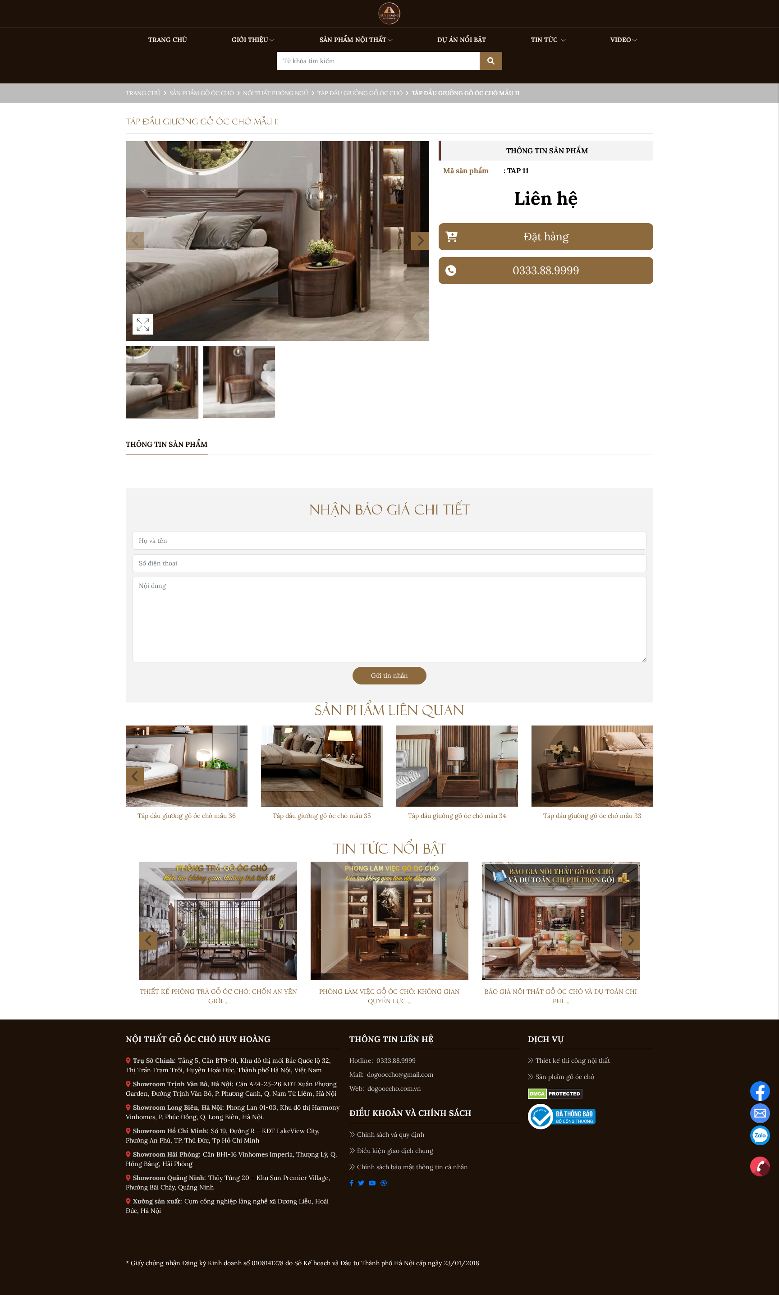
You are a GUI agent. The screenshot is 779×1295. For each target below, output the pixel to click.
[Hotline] (760, 1166)
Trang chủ (143, 93)
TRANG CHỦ (167, 40)
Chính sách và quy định (390, 1134)
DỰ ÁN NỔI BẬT (461, 40)
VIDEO (620, 40)
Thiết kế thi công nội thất (573, 1060)
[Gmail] (760, 1112)
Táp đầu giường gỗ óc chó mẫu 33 (592, 816)
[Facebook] (760, 1090)
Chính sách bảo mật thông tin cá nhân (412, 1167)
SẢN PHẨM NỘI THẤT (353, 40)
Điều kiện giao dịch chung (395, 1151)
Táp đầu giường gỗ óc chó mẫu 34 (457, 816)
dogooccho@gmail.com (400, 1074)
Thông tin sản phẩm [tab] (167, 444)
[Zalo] (760, 1134)
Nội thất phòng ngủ (275, 93)
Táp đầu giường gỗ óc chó (360, 93)
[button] (420, 241)
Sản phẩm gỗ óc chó (202, 93)
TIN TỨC (545, 40)
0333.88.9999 (396, 1060)
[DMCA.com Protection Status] (555, 1093)
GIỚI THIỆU (250, 40)
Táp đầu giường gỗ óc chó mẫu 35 (322, 816)
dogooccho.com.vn (394, 1088)
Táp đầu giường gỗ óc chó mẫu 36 (186, 816)
